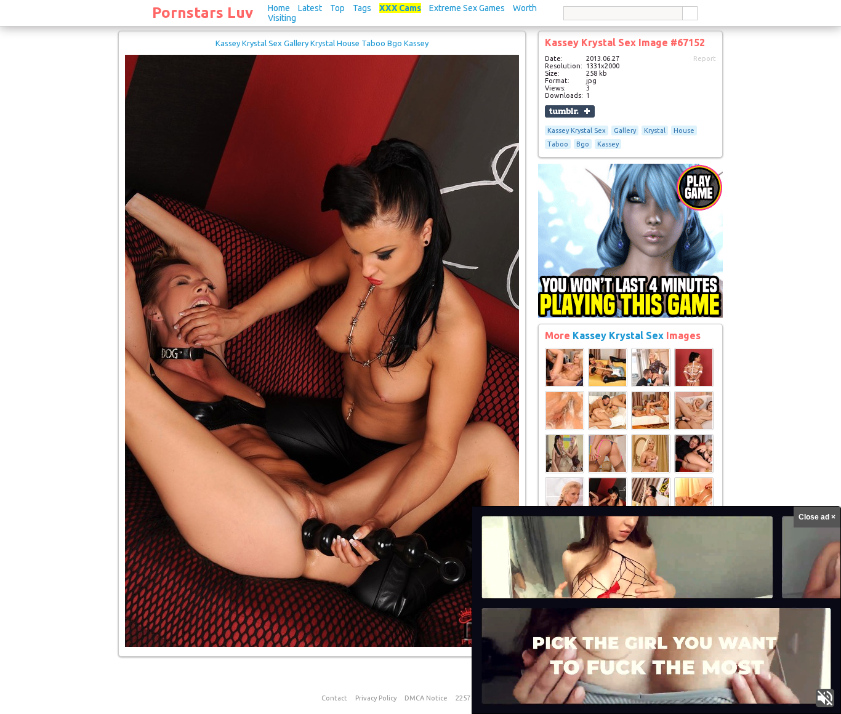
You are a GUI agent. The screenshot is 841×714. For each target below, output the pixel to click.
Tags (362, 8)
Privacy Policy (375, 698)
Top (337, 8)
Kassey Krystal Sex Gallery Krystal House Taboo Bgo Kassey (322, 43)
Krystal (655, 130)
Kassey (608, 144)
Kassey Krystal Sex (576, 130)
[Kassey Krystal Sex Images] (564, 384)
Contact (334, 698)
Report (704, 58)
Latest (310, 8)
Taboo (557, 144)
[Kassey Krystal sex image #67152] (322, 644)
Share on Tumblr (570, 111)
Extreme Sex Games (467, 8)
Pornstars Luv (202, 12)
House (684, 130)
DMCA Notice (426, 698)
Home (279, 8)
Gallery (625, 130)
